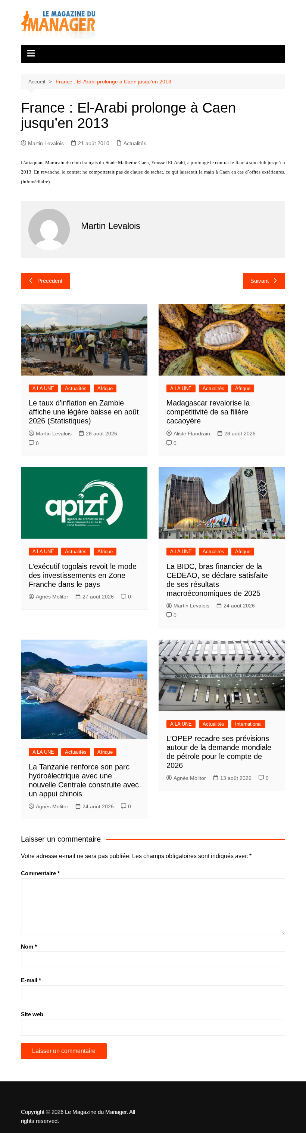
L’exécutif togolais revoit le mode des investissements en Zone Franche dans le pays (83, 575)
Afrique (105, 388)
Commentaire (40, 873)
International (248, 724)
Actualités (135, 143)
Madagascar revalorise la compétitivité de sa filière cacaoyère (208, 412)
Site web (32, 1014)
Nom (29, 946)
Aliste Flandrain (192, 434)
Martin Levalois (46, 143)
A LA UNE (43, 388)
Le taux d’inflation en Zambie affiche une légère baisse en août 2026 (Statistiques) (84, 412)
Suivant (259, 281)
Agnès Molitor (52, 597)
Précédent (49, 281)
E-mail (31, 980)
